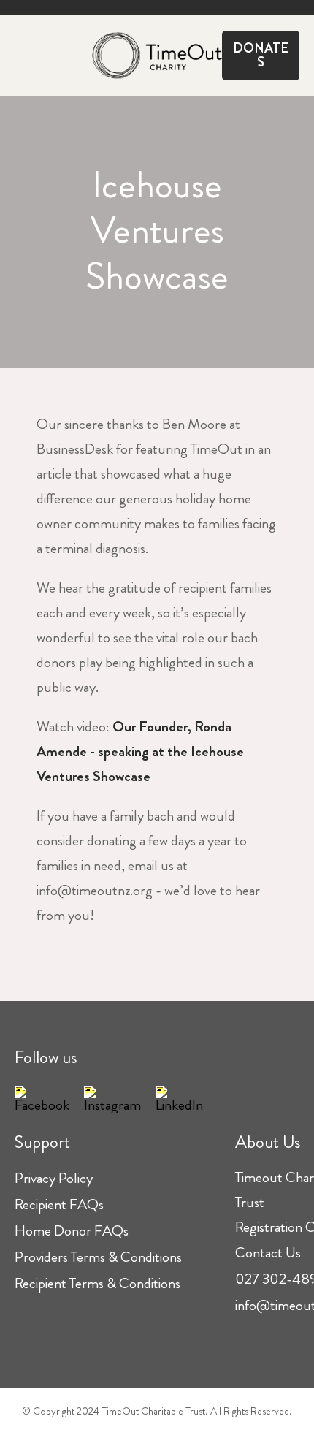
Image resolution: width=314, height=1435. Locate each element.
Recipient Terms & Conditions (97, 1283)
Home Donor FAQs (72, 1230)
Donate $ (260, 55)
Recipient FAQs (59, 1204)
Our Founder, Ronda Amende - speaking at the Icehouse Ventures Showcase (140, 751)
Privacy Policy (54, 1178)
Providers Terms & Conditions (98, 1257)
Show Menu (23, 52)
